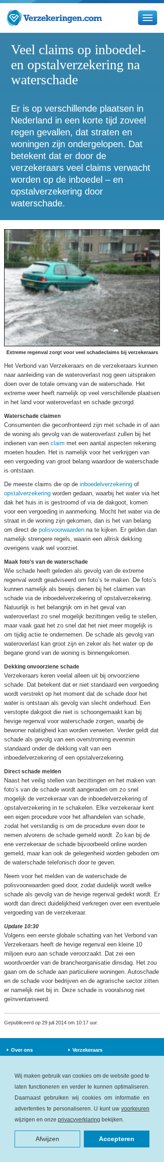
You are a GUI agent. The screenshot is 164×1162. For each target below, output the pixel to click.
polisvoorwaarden (61, 529)
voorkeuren (135, 1108)
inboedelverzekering (106, 484)
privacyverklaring (79, 1119)
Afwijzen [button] (47, 1138)
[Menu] (147, 17)
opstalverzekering (27, 493)
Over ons (22, 1050)
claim (58, 443)
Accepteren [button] (116, 1138)
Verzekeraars (87, 1050)
